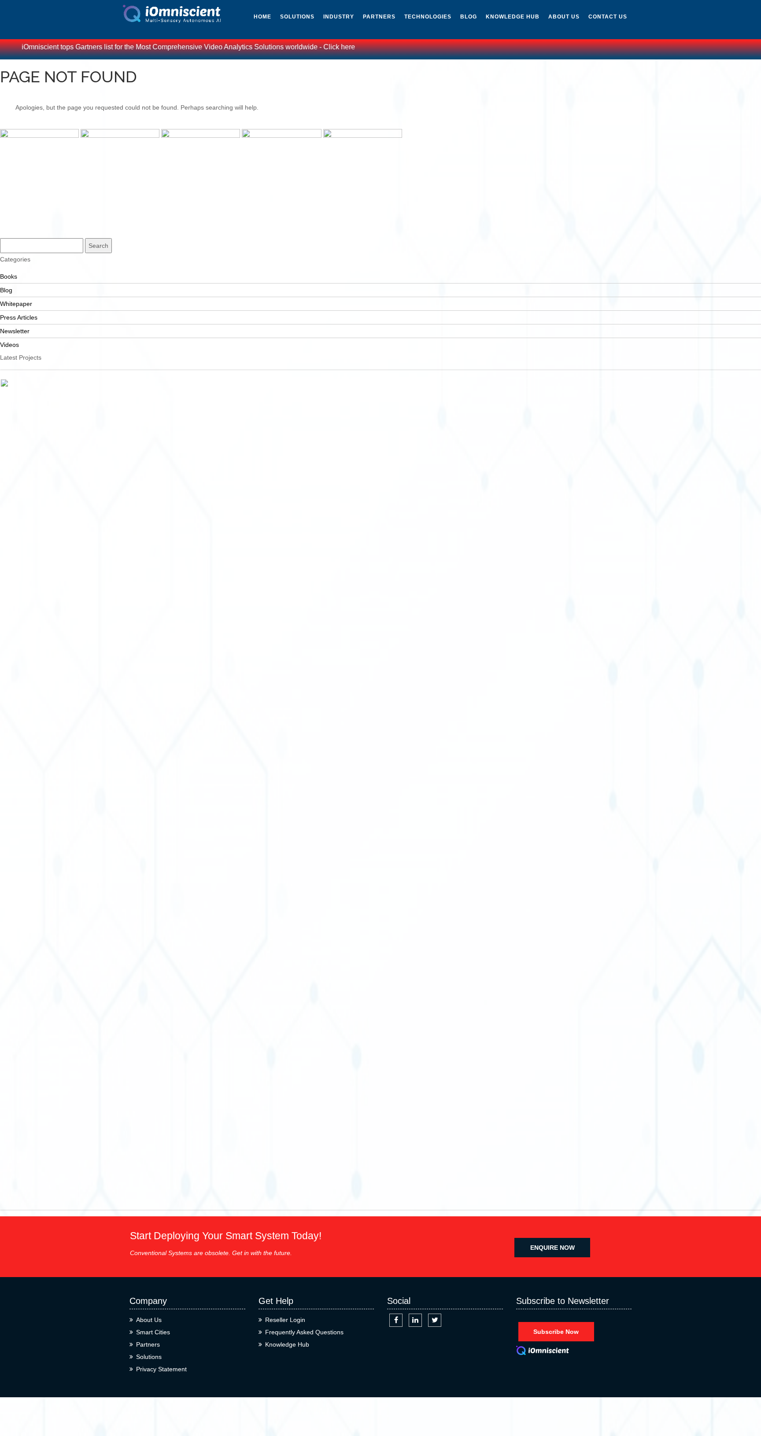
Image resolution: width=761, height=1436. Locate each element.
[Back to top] (744, 1397)
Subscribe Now (556, 1331)
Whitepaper (16, 303)
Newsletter (506, 52)
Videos (496, 72)
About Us (564, 17)
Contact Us (607, 17)
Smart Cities (153, 1332)
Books (496, 111)
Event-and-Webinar (503, 137)
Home (262, 17)
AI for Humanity (431, 32)
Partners (379, 17)
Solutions (297, 17)
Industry (338, 17)
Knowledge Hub (512, 17)
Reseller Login (285, 1319)
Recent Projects (22, 219)
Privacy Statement (161, 1369)
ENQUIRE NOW (552, 1247)
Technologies (427, 17)
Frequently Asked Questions (304, 1332)
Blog (468, 17)
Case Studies (18, 232)
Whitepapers (507, 32)
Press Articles (511, 92)
